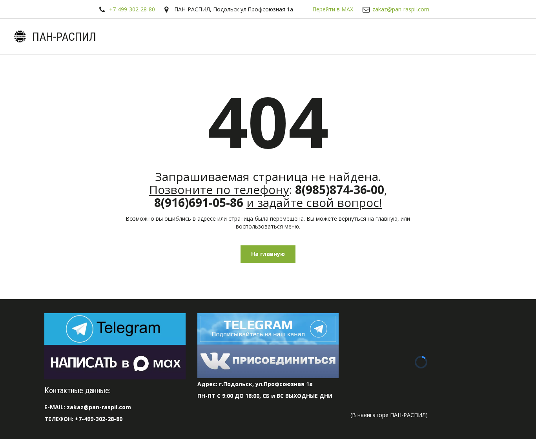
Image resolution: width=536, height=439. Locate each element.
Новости (346, 36)
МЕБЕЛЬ (488, 36)
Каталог (221, 36)
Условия (266, 36)
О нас (309, 36)
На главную (268, 254)
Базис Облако (395, 36)
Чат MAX (137, 36)
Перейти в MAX (332, 9)
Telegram (179, 36)
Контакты (445, 36)
